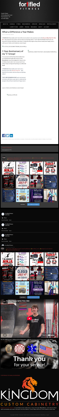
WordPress (43, 414)
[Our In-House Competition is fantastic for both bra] (8, 168)
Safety (40, 27)
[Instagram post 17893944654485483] (22, 195)
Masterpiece (17, 139)
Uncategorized (34, 139)
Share (10, 220)
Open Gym (34, 24)
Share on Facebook (3, 135)
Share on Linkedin (11, 135)
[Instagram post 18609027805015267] (50, 168)
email (55, 339)
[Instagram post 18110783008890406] (36, 168)
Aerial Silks (42, 24)
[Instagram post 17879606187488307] (8, 181)
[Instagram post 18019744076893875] (50, 181)
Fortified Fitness (29, 5)
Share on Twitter (7, 135)
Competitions (14, 27)
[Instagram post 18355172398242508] (36, 195)
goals (12, 139)
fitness (9, 139)
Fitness (18, 24)
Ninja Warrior (26, 24)
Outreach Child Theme (24, 414)
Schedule (12, 24)
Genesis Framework (35, 414)
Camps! (21, 27)
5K (19, 70)
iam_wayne (11, 34)
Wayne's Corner (42, 139)
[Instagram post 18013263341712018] (8, 195)
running (22, 139)
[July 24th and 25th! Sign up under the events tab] (36, 181)
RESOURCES (34, 27)
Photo (5, 217)
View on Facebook (4, 220)
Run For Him (15, 70)
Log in (47, 414)
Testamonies (28, 139)
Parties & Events (51, 24)
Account (46, 27)
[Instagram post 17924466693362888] (22, 181)
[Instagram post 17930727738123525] (22, 168)
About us (5, 24)
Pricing (27, 27)
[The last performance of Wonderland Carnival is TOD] (50, 195)
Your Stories (49, 139)
